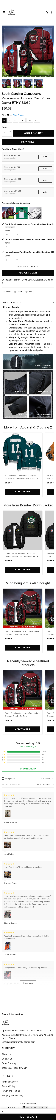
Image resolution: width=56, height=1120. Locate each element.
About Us (6, 1054)
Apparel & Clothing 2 (36, 427)
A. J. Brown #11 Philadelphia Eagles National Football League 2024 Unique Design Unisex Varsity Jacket (21, 477)
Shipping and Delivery (12, 1095)
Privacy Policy (8, 1086)
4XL (36, 120)
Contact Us (7, 1059)
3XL (29, 120)
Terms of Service (10, 1082)
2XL (22, 120)
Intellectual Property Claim (14, 1068)
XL (15, 120)
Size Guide (18, 115)
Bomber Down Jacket (24, 280)
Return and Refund (11, 1091)
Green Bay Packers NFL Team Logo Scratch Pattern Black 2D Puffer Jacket (21, 554)
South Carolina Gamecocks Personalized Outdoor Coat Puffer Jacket (22, 632)
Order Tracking (9, 1063)
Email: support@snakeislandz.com (18, 1042)
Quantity (6, 127)
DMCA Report (14, 1108)
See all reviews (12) (28, 747)
